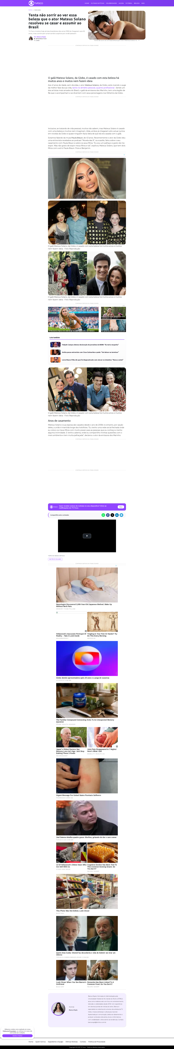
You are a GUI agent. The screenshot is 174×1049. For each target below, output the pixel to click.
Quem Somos (40, 1042)
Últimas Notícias (97, 3)
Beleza (137, 3)
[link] (58, 1009)
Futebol (129, 3)
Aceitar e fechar (17, 1035)
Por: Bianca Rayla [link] (40, 37)
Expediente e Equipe (55, 1042)
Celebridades (111, 3)
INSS (143, 3)
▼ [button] (138, 40)
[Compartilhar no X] (112, 515)
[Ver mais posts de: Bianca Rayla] (31, 38)
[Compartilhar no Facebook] (108, 515)
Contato (83, 1042)
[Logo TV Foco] (36, 3)
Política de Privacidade (96, 1042)
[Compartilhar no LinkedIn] (117, 515)
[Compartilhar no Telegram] (121, 515)
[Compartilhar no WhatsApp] (103, 515)
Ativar (121, 507)
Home (87, 3)
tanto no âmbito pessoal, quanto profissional (93, 88)
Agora (121, 3)
